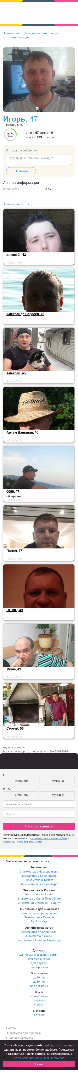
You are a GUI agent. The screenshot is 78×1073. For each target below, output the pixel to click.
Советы (11, 1028)
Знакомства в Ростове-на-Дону (39, 902)
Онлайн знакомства (19, 1038)
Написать (21, 171)
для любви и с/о (39, 958)
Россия (39, 1015)
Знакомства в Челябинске (38, 931)
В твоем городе (18, 37)
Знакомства (11, 33)
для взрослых (39, 967)
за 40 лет (39, 977)
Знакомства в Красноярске (39, 913)
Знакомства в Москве (38, 894)
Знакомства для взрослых (23, 1033)
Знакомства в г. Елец (17, 204)
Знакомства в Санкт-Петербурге (39, 898)
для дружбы (39, 963)
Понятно (39, 1064)
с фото (39, 1004)
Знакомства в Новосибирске (39, 871)
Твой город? (39, 921)
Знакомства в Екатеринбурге (39, 884)
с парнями (39, 1000)
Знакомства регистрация (41, 33)
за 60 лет (39, 981)
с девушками (39, 996)
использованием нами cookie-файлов (38, 1058)
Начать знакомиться (39, 826)
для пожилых (39, 985)
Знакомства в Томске (39, 880)
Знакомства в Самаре (39, 917)
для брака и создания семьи (39, 954)
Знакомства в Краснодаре (39, 875)
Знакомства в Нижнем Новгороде (39, 940)
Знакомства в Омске (39, 936)
